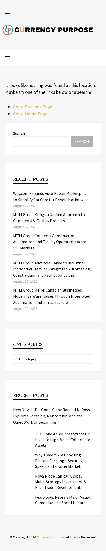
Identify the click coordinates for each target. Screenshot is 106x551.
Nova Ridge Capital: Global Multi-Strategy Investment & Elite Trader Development (60, 481)
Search (19, 133)
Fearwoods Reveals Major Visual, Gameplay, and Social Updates (63, 499)
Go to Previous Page (32, 107)
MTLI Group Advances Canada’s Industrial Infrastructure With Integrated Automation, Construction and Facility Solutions (52, 269)
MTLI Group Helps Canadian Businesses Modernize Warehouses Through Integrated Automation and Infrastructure (51, 296)
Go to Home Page (30, 114)
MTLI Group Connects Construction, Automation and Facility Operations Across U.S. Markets (51, 241)
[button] (7, 12)
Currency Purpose (51, 537)
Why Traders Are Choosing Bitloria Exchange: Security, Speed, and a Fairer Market (59, 460)
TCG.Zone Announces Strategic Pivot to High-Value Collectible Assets (62, 439)
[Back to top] (101, 546)
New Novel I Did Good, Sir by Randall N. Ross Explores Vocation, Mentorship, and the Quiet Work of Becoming (51, 416)
